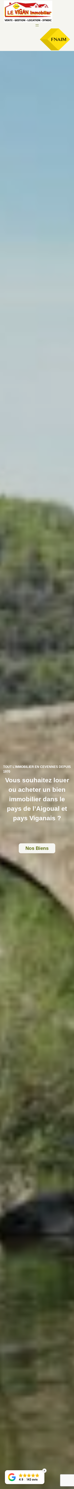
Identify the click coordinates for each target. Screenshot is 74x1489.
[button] (24, 1477)
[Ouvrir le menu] (37, 25)
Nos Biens (37, 848)
